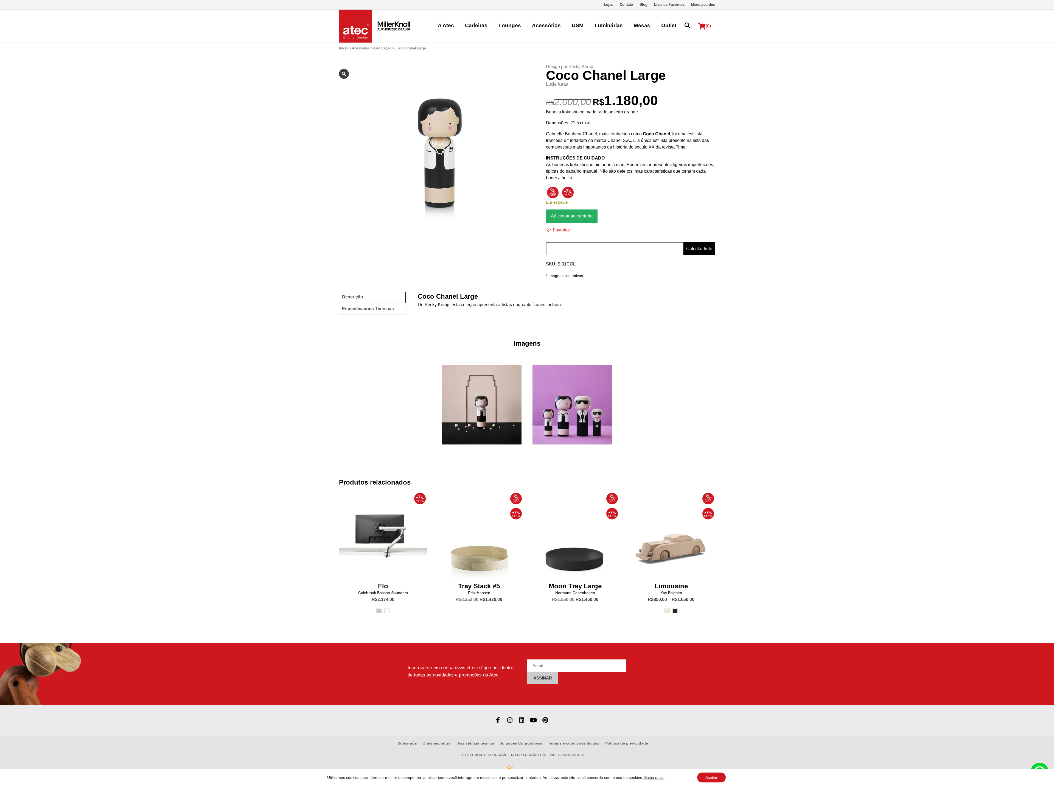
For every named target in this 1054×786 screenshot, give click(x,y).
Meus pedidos (703, 4)
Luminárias (609, 25)
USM (578, 25)
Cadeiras (476, 25)
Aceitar (711, 777)
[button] (558, 230)
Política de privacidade (626, 743)
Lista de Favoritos (669, 4)
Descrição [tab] (352, 297)
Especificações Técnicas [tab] (368, 308)
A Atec (446, 25)
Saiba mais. (654, 777)
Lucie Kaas (557, 84)
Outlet (668, 25)
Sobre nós (407, 743)
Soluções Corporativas (521, 743)
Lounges (509, 25)
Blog (643, 4)
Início (343, 48)
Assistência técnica (475, 743)
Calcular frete (699, 248)
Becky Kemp (580, 66)
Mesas (642, 25)
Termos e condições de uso (574, 743)
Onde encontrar (437, 743)
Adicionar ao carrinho (572, 216)
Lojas (608, 4)
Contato (626, 4)
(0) (708, 26)
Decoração (382, 48)
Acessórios (546, 25)
